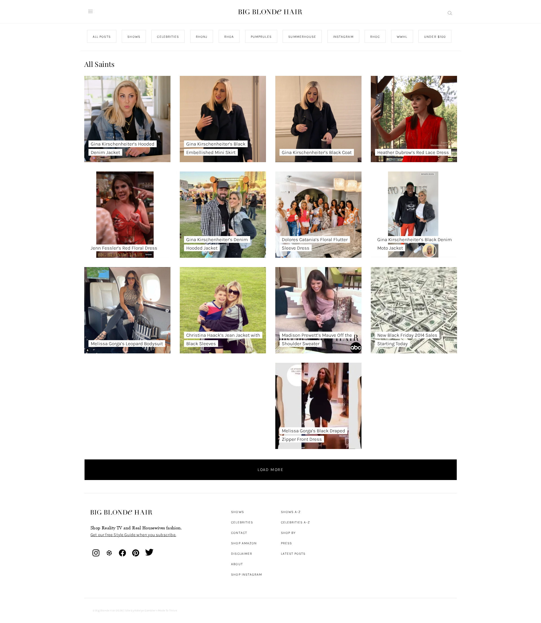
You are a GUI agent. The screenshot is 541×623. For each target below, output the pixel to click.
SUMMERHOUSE (302, 37)
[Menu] (90, 11)
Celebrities (242, 522)
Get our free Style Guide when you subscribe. (133, 534)
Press (286, 543)
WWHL (402, 37)
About (237, 564)
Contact (239, 533)
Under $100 (435, 37)
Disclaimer (241, 554)
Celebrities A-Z (295, 522)
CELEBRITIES (168, 37)
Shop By (288, 533)
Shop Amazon (244, 543)
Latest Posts (293, 554)
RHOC (375, 37)
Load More (270, 469)
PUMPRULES (260, 37)
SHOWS (133, 37)
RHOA (229, 37)
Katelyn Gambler (145, 610)
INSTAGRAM (343, 37)
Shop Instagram (246, 574)
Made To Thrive (167, 610)
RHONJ (201, 37)
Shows (237, 512)
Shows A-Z (291, 512)
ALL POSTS (102, 37)
